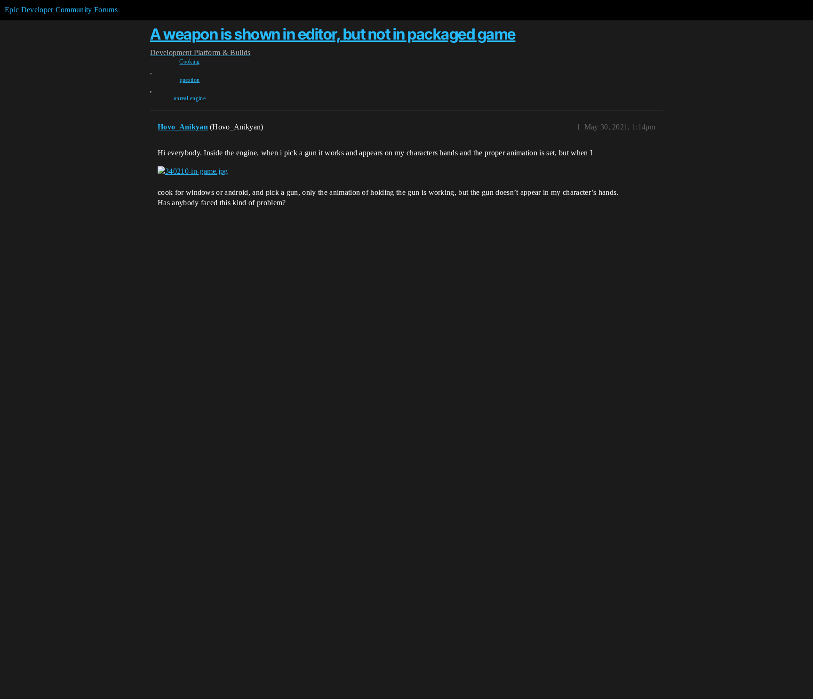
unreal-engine (190, 98)
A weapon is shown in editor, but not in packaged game (333, 34)
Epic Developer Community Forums (61, 10)
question (190, 80)
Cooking (189, 61)
